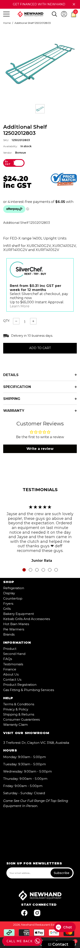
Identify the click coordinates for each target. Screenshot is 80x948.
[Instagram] (37, 913)
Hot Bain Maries (16, 624)
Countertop (12, 598)
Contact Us (12, 679)
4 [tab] (43, 570)
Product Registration (19, 685)
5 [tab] (49, 570)
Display (9, 593)
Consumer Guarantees (21, 719)
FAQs (7, 659)
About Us (11, 674)
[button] (54, 14)
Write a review (40, 449)
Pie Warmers (13, 629)
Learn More (19, 306)
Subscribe (61, 873)
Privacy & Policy (15, 709)
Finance (9, 669)
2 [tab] (30, 570)
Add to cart (40, 348)
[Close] (74, 4)
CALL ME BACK (20, 941)
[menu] (6, 14)
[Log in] (64, 14)
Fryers (8, 604)
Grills (7, 609)
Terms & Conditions (18, 704)
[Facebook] (24, 913)
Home (7, 22)
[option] (40, 63)
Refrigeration (13, 588)
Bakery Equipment (18, 614)
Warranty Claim (15, 725)
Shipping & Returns (18, 714)
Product (9, 649)
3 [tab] (37, 570)
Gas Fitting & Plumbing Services (28, 690)
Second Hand (14, 654)
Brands (9, 634)
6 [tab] (56, 570)
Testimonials (13, 664)
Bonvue (20, 152)
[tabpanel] (40, 531)
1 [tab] (24, 570)
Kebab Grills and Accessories (26, 619)
